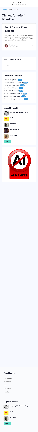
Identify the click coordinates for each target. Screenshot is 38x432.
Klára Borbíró (12, 45)
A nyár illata (13, 135)
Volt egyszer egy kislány (10, 79)
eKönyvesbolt (7, 388)
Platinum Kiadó (8, 378)
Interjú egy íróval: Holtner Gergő (19, 112)
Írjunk (5, 385)
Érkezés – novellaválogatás (11, 90)
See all (7, 141)
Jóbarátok (7, 392)
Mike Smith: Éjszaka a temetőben (13, 93)
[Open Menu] (3, 3)
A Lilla (11, 118)
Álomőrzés (13, 123)
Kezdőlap (4, 9)
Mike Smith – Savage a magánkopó (14, 99)
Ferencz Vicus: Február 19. (11, 88)
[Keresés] (35, 3)
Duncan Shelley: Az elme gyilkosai (13, 82)
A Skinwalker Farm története (11, 85)
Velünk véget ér (14, 129)
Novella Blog (7, 381)
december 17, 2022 (14, 46)
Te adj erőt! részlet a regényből (12, 96)
